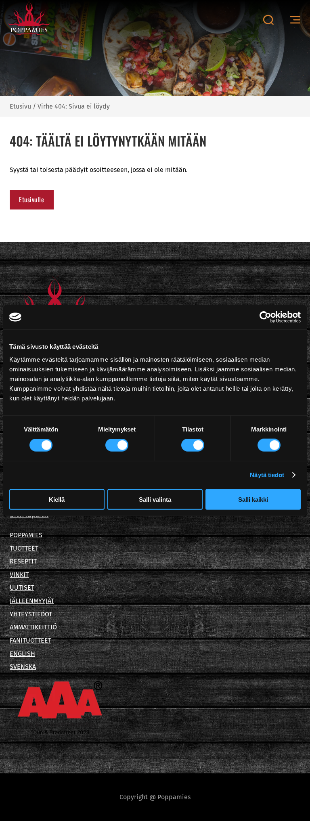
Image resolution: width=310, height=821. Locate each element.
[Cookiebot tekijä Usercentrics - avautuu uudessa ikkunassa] (265, 317)
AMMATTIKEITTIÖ (33, 627)
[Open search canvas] (268, 19)
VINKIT (19, 574)
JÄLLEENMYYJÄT (32, 601)
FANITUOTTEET (30, 640)
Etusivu (20, 106)
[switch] (116, 445)
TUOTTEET (24, 548)
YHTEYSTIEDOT (31, 614)
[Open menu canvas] (295, 20)
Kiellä (57, 499)
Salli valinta (155, 499)
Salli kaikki (253, 499)
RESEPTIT (23, 561)
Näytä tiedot (267, 474)
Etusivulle (31, 199)
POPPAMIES (26, 535)
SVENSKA (23, 666)
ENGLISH (22, 654)
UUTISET (22, 587)
